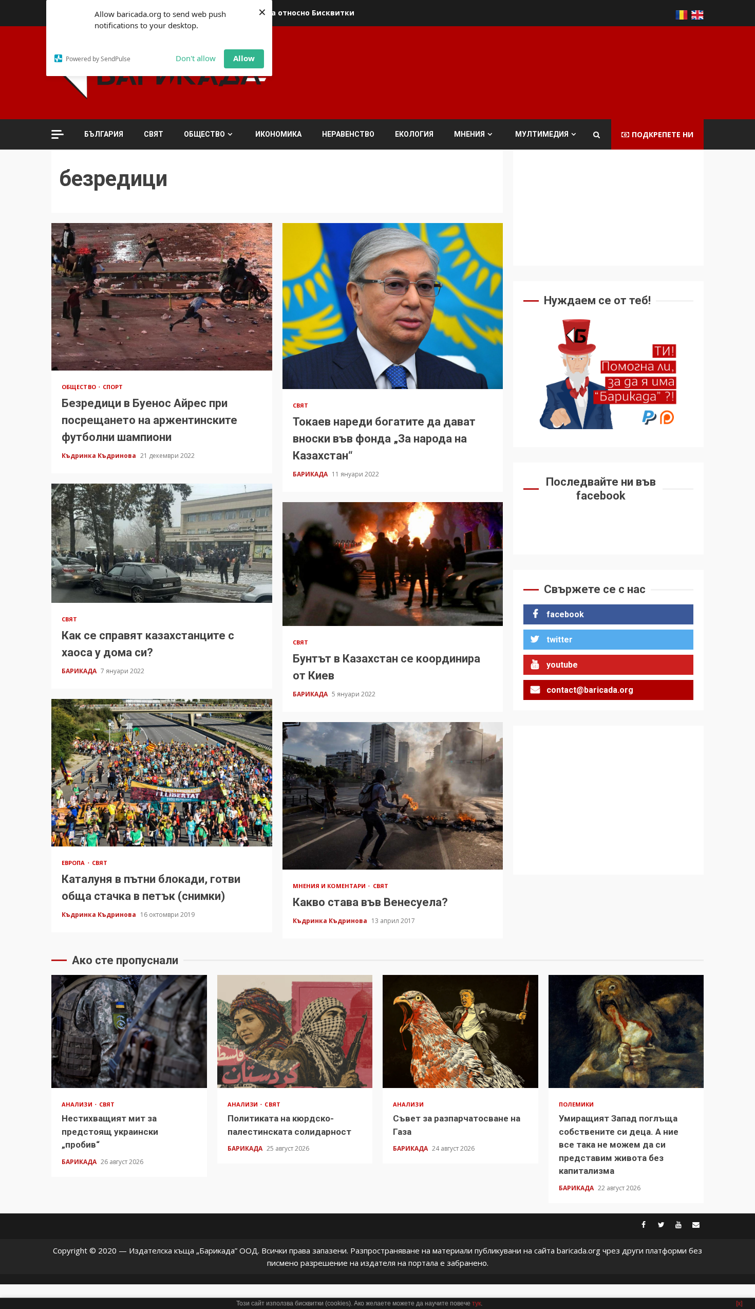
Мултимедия (542, 134)
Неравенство (348, 134)
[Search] (596, 134)
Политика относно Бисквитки (295, 12)
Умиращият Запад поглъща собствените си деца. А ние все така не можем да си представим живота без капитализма (626, 1031)
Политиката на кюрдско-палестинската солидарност (295, 1031)
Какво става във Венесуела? (392, 795)
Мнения (469, 134)
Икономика (278, 134)
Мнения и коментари (330, 886)
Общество (204, 134)
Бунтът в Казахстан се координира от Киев (392, 564)
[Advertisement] (517, 71)
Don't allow (196, 58)
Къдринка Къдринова (100, 455)
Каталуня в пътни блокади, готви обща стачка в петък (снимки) (161, 772)
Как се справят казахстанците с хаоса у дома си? (161, 543)
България (103, 134)
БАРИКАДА (311, 474)
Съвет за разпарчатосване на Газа (460, 1031)
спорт (113, 387)
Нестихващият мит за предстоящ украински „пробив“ (129, 1031)
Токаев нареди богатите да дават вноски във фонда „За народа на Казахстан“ (392, 306)
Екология (414, 134)
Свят (153, 134)
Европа (74, 862)
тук (476, 1303)
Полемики (576, 1104)
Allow (244, 58)
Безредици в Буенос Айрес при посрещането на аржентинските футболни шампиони (161, 296)
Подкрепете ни (662, 134)
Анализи (78, 1104)
